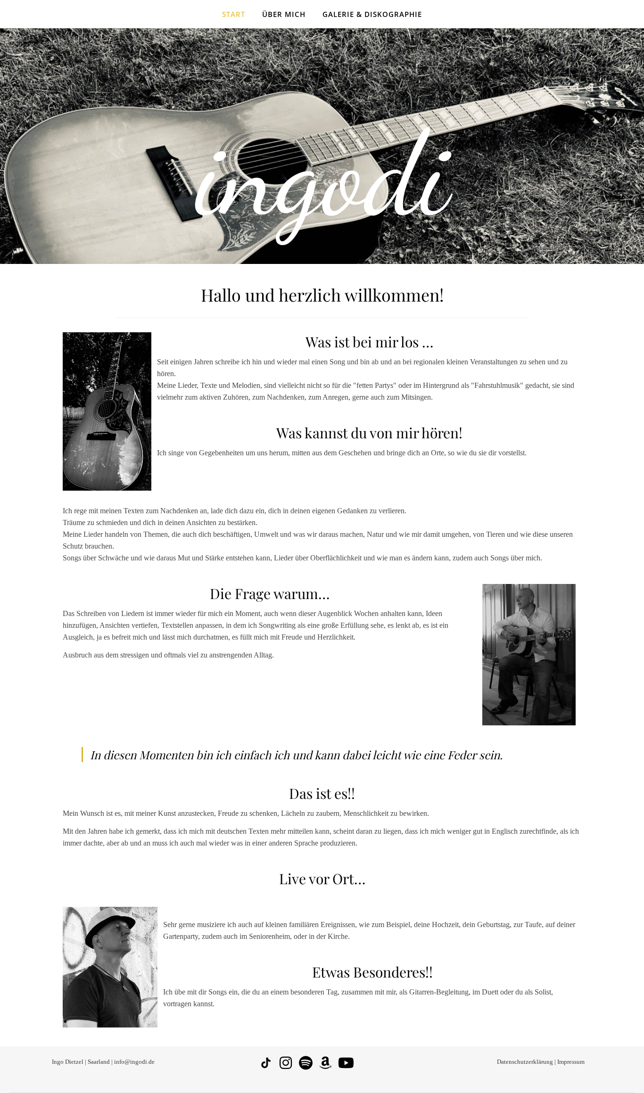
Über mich (283, 14)
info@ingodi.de (134, 1061)
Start (233, 14)
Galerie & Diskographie (372, 14)
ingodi (322, 174)
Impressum (571, 1061)
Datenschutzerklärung (525, 1061)
